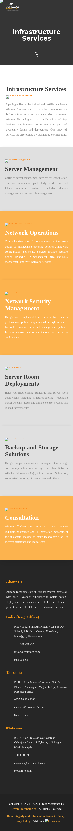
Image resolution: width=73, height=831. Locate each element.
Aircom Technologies (23, 808)
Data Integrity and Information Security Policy (36, 816)
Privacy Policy (21, 821)
